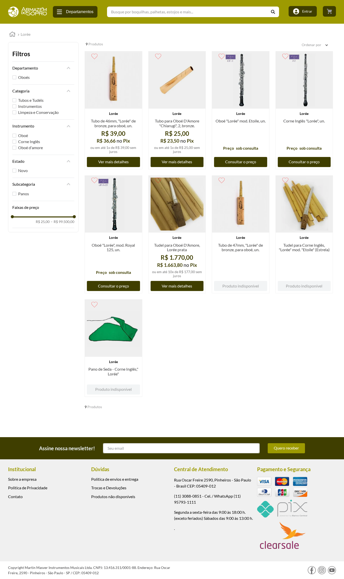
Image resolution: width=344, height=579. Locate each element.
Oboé (23, 135)
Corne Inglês (29, 141)
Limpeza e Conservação (38, 112)
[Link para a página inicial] (12, 35)
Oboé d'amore (30, 147)
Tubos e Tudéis (31, 100)
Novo (23, 170)
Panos (23, 193)
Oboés (24, 77)
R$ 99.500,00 (62, 222)
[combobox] (193, 12)
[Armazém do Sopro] (27, 12)
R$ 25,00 (43, 222)
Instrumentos (30, 106)
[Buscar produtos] (275, 12)
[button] (43, 68)
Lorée (25, 34)
